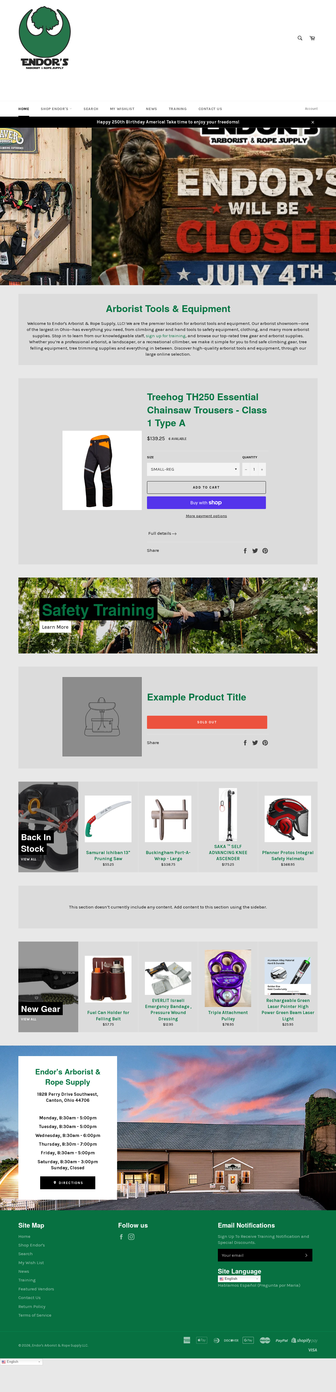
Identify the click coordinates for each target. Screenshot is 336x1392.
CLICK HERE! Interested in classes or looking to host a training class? (126, 248)
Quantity (249, 457)
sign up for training (166, 335)
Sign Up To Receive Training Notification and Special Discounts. (263, 1239)
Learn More (55, 627)
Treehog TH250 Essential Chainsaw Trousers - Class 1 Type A (207, 409)
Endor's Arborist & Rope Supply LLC (60, 1345)
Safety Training (98, 609)
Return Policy (31, 1306)
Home (23, 109)
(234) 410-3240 (35, 79)
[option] (168, 206)
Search (90, 109)
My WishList (122, 109)
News (151, 109)
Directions (70, 1183)
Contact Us (210, 109)
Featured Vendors (36, 1288)
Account (311, 109)
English (230, 1279)
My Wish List (31, 1262)
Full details (159, 533)
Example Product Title (196, 696)
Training (178, 109)
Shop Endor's (55, 109)
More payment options (206, 515)
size (150, 457)
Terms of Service (34, 1315)
